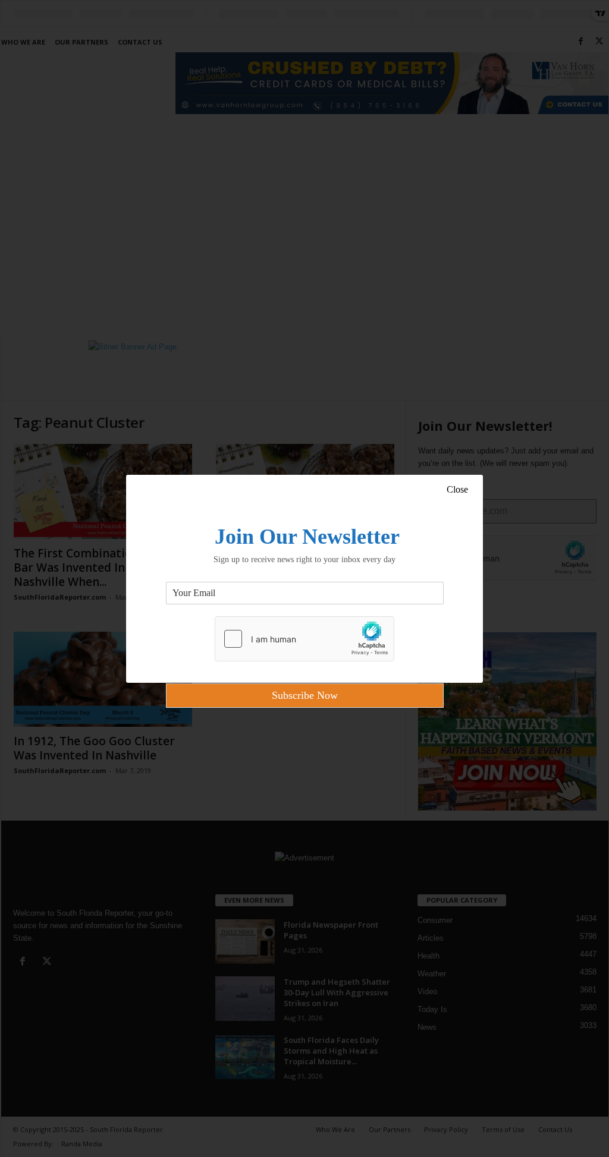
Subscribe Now (305, 695)
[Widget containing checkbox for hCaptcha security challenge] (304, 638)
